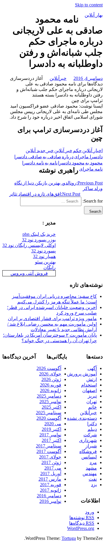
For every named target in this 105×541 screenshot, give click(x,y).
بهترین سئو (45, 261)
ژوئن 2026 (51, 379)
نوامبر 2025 (50, 401)
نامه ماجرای (91, 168)
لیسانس (89, 456)
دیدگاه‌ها (81, 523)
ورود (89, 512)
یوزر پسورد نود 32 (39, 239)
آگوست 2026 (48, 368)
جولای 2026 (50, 373)
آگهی (92, 368)
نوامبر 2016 (50, 501)
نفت (93, 479)
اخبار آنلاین (92, 150)
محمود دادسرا (71, 162)
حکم (77, 150)
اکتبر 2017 (51, 440)
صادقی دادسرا (28, 156)
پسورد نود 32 (43, 250)
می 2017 (52, 468)
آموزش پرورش (82, 373)
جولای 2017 (50, 456)
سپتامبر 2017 (48, 445)
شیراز (91, 445)
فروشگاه (88, 451)
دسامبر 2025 (49, 396)
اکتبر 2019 (51, 429)
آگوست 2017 (48, 451)
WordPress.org (80, 528)
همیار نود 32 (44, 256)
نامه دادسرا (33, 162)
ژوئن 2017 (51, 462)
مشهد (91, 468)
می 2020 (52, 423)
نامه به (51, 162)
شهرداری (88, 440)
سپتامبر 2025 (48, 412)
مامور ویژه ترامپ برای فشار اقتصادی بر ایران (52, 318)
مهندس (90, 473)
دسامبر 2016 (49, 495)
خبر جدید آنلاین (40, 150)
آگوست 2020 (48, 418)
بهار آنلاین (94, 15)
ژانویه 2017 (50, 490)
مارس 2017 (49, 479)
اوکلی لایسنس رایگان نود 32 (29, 245)
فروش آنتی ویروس (29, 273)
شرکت (90, 434)
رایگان (49, 267)
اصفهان (89, 390)
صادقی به (52, 156)
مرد (93, 462)
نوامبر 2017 (50, 434)
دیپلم (92, 429)
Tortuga (69, 538)
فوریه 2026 (50, 384)
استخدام (89, 384)
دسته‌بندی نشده (82, 418)
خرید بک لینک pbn (39, 234)
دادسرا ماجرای (88, 156)
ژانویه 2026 (50, 390)
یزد (94, 484)
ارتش (91, 379)
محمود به (94, 162)
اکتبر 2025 (51, 407)
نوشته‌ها (81, 517)
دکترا (92, 423)
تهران (91, 401)
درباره (68, 156)
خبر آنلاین (63, 150)
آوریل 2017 (50, 473)
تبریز (92, 396)
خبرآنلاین (58, 78)
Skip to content (89, 4)
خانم (92, 407)
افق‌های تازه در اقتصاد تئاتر (44, 194)
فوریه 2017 (50, 484)
